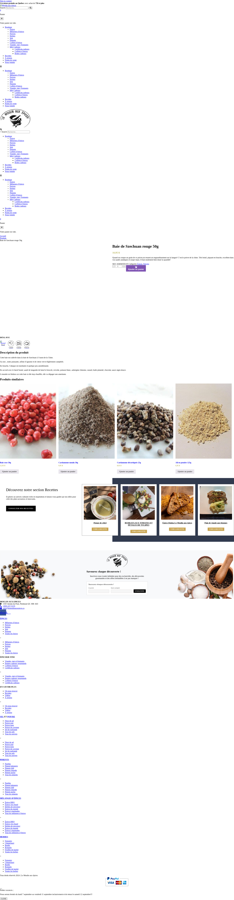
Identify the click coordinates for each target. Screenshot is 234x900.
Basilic (7, 845)
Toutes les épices (11, 634)
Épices (12, 29)
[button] (2, 18)
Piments (13, 40)
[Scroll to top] (1, 888)
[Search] (30, 8)
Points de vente (11, 60)
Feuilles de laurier (12, 850)
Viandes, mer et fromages (14, 661)
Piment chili (9, 768)
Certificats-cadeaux (22, 49)
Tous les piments (11, 775)
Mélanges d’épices (17, 32)
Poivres (12, 34)
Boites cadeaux (20, 54)
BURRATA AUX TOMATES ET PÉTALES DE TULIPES (139, 524)
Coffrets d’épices (21, 51)
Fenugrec (8, 841)
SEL (2, 717)
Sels (11, 38)
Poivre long (9, 725)
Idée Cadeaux (15, 47)
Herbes (12, 36)
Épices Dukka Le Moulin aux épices (177, 523)
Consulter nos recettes (21, 508)
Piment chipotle (11, 770)
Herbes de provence (12, 807)
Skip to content (6, 1)
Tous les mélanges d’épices (15, 813)
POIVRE (11, 717)
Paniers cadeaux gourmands (15, 663)
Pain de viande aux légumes (216, 523)
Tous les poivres (11, 734)
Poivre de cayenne (12, 727)
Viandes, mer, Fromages (19, 45)
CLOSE (3, 899)
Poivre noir (9, 723)
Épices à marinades (12, 811)
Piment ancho (10, 773)
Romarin (8, 848)
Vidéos (7, 695)
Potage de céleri (100, 523)
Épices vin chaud (11, 805)
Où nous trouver (11, 691)
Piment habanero (11, 766)
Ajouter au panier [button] (9, 471)
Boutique (8, 27)
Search (2, 8)
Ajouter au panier (136, 269)
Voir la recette (100, 529)
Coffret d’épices (16, 43)
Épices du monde (11, 809)
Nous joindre (10, 62)
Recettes (8, 56)
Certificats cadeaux (12, 668)
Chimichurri (9, 843)
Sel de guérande (11, 730)
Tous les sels (10, 732)
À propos (8, 58)
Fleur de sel (9, 721)
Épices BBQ (10, 802)
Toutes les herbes (11, 852)
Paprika (8, 764)
